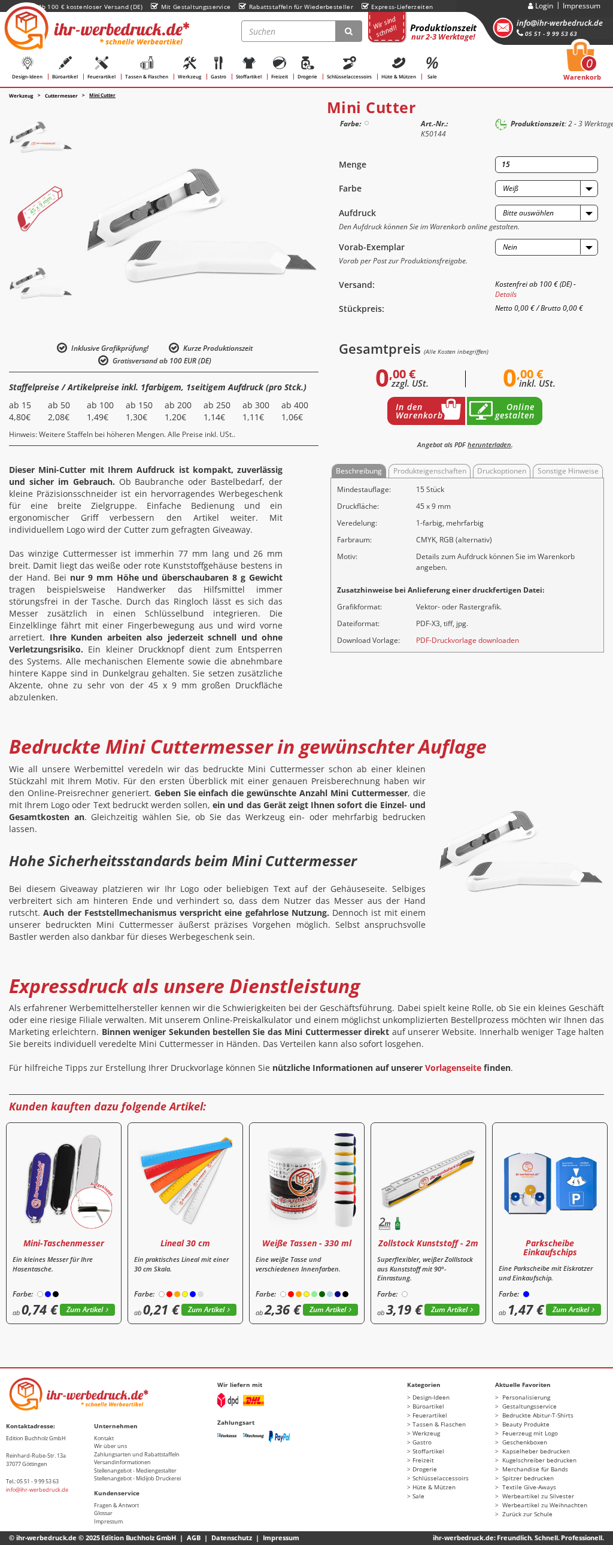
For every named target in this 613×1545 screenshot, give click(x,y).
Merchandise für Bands (534, 1469)
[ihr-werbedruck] (95, 28)
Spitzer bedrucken (527, 1478)
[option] (40, 135)
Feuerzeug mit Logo (529, 1433)
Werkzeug (189, 76)
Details (506, 294)
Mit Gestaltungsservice (195, 6)
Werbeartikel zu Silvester (537, 1496)
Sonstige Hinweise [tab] (568, 471)
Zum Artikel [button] (84, 1309)
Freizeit (279, 76)
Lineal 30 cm (185, 1243)
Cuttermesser (61, 95)
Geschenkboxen (523, 1442)
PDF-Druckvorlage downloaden (467, 640)
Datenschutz (231, 1537)
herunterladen (489, 444)
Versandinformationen (122, 1462)
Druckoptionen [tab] (501, 471)
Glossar (103, 1513)
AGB (194, 1537)
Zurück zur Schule (526, 1514)
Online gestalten (515, 411)
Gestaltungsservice (528, 1406)
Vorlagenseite (453, 1067)
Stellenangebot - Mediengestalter (135, 1470)
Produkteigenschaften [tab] (429, 471)
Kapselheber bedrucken (535, 1451)
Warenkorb (582, 64)
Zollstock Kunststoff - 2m (428, 1243)
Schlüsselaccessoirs (349, 76)
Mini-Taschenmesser (63, 1243)
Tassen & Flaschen (146, 76)
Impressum (581, 6)
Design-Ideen (27, 76)
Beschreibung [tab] (359, 471)
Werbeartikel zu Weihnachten (543, 1505)
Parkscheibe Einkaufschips (550, 1247)
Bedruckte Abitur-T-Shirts (536, 1415)
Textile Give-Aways (528, 1487)
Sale (432, 76)
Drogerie (307, 76)
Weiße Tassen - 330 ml (306, 1243)
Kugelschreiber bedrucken (538, 1460)
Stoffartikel (249, 76)
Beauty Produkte (525, 1424)
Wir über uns (110, 1446)
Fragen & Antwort (116, 1505)
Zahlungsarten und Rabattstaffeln (137, 1454)
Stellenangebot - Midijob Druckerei (137, 1478)
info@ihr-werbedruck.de (560, 22)
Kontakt (104, 1438)
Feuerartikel (101, 76)
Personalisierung (525, 1397)
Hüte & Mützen (398, 76)
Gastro (218, 76)
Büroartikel (65, 76)
